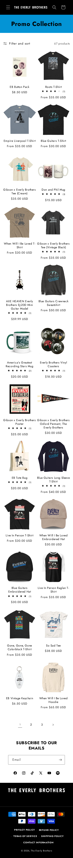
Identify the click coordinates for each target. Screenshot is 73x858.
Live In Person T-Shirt (19, 535)
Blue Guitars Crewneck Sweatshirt (54, 303)
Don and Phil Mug (53, 189)
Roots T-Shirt (53, 87)
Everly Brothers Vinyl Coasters (53, 364)
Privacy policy (24, 829)
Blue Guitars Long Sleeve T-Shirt (53, 479)
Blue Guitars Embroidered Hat (19, 589)
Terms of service (25, 836)
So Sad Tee (53, 645)
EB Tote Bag (20, 478)
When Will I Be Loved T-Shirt (19, 245)
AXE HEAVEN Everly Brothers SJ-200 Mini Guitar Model (19, 305)
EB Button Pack (19, 87)
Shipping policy (52, 836)
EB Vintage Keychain (19, 698)
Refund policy (49, 830)
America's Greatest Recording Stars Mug (19, 364)
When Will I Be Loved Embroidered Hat (53, 537)
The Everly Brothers (41, 850)
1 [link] (19, 724)
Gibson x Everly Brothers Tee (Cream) (19, 191)
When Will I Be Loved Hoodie (53, 700)
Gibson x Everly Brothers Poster (19, 422)
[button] (8, 7)
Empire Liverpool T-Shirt (19, 141)
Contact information (38, 842)
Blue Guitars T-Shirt (53, 141)
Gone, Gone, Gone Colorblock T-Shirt (19, 647)
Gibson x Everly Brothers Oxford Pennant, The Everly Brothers (53, 424)
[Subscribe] (60, 760)
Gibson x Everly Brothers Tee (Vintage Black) (53, 245)
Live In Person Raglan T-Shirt (53, 589)
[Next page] (52, 724)
